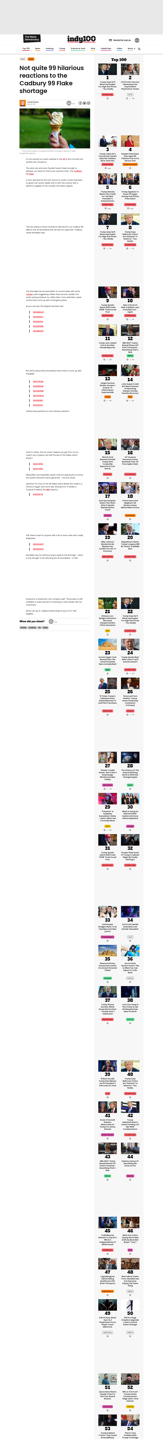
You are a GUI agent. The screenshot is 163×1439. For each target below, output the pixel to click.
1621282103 (38, 321)
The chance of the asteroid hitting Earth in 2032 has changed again (130, 773)
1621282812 (38, 400)
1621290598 (38, 391)
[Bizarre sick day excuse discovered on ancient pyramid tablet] (107, 950)
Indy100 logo (81, 39)
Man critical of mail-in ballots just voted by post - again (130, 308)
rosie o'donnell (107, 1135)
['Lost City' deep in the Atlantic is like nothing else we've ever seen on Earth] (130, 991)
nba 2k (130, 356)
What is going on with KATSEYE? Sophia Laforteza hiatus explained (130, 814)
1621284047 (38, 549)
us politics (107, 474)
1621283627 (38, 317)
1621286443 (38, 312)
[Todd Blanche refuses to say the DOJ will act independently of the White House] (107, 1222)
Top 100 (26, 48)
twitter (23, 628)
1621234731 (38, 494)
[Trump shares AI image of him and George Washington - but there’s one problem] (130, 1420)
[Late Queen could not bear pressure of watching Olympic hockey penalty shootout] (130, 371)
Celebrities (106, 48)
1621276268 (38, 381)
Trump (62, 48)
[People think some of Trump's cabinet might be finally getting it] (130, 839)
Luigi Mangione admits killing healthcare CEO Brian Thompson (107, 1279)
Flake (31, 174)
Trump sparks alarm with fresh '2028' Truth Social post (107, 308)
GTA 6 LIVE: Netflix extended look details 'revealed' (130, 926)
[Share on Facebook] (80, 103)
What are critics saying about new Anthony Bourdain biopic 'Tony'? (130, 1238)
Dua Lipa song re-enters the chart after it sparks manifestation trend (107, 505)
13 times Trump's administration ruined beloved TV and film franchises (107, 699)
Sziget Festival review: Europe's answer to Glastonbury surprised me (107, 387)
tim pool (130, 1407)
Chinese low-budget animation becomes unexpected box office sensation (107, 620)
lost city (130, 1019)
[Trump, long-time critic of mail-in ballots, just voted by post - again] (130, 292)
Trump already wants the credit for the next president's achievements (107, 196)
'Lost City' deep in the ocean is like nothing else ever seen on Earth (130, 1008)
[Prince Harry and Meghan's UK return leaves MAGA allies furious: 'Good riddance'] (130, 487)
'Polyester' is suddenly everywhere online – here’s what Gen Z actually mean (107, 816)
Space (130, 785)
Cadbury (78, 171)
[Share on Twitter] (84, 103)
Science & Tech (78, 48)
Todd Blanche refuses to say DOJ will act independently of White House (107, 1240)
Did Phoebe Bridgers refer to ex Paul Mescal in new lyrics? (107, 927)
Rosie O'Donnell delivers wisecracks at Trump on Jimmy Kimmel (107, 1124)
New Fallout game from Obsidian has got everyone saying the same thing (130, 1281)
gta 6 (130, 95)
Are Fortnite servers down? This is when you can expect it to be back (130, 968)
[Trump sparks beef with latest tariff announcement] (130, 644)
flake (31, 59)
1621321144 (38, 405)
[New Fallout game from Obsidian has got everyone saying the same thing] (130, 1263)
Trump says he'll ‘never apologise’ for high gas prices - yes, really (108, 85)
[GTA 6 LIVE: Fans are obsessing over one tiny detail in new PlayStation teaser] (130, 69)
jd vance (130, 711)
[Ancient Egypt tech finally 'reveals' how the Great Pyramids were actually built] (107, 644)
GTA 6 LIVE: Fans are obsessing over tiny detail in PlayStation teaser (130, 85)
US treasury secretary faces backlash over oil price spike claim (130, 460)
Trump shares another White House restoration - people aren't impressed (107, 1009)
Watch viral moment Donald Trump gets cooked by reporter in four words (107, 463)
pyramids (107, 978)
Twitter (29, 294)
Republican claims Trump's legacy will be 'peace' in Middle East (130, 545)
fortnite (130, 978)
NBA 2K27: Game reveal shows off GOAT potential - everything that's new (130, 347)
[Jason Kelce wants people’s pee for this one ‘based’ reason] (107, 1378)
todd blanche (107, 1250)
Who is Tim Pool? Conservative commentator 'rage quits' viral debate (130, 1396)
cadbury (32, 628)
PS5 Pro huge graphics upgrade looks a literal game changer (130, 1321)
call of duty (107, 1332)
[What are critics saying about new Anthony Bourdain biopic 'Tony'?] (130, 1222)
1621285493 (38, 331)
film (107, 631)
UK (64, 159)
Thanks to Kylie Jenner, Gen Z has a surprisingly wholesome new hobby (107, 775)
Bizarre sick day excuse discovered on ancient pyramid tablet (107, 966)
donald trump (107, 164)
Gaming (49, 48)
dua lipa (108, 515)
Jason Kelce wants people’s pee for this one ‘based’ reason (107, 1395)
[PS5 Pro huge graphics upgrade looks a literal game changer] (130, 1304)
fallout (130, 1291)
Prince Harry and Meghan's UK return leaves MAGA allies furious (130, 504)
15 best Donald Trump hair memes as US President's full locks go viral (107, 1082)
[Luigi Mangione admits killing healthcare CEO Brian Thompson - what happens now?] (107, 1263)
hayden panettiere (130, 164)
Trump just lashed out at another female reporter (107, 345)
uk (39, 628)
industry (130, 1176)
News (37, 48)
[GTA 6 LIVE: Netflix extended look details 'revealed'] (130, 911)
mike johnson (107, 557)
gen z (108, 826)
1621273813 (38, 469)
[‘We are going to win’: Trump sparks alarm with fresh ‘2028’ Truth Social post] (107, 292)
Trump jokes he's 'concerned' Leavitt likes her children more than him (107, 157)
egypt (108, 670)
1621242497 (38, 544)
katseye (130, 826)
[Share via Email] (88, 103)
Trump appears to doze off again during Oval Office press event (130, 195)
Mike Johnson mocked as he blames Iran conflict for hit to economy (107, 546)
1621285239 (38, 386)
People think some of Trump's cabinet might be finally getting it (130, 856)
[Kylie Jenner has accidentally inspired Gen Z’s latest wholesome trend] (107, 757)
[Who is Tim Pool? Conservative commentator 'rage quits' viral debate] (130, 1378)
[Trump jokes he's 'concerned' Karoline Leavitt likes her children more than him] (107, 141)
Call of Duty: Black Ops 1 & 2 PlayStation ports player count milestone (107, 1322)
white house (107, 711)
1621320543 (38, 395)
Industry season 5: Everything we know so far (130, 1163)
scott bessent (130, 474)
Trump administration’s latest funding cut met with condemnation (130, 1124)
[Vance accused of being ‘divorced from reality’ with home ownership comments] (130, 683)
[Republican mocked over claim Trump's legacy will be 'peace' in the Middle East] (130, 529)
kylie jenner (107, 785)
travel (107, 397)
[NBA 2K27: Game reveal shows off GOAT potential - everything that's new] (130, 330)
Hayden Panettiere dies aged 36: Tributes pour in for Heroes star (130, 157)
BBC (130, 397)
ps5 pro (130, 1332)
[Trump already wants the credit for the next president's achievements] (107, 178)
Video (119, 48)
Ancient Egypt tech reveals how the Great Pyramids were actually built (108, 660)
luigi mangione (107, 1291)
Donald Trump (107, 95)
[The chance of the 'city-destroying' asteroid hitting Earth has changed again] (130, 757)
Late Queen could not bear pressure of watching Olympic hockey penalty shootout (130, 388)
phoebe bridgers (107, 937)
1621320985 (38, 326)
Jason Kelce (107, 1407)
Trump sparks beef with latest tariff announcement (130, 659)
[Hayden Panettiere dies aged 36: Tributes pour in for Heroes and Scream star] (130, 141)
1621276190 (38, 464)
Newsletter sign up (122, 40)
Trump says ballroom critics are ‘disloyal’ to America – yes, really (130, 236)
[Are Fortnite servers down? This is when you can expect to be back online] (130, 950)
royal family (130, 515)
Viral (93, 48)
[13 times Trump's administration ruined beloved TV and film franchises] (107, 683)
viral (107, 1094)
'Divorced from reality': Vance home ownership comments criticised (130, 700)
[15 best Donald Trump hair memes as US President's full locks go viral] (107, 1065)
